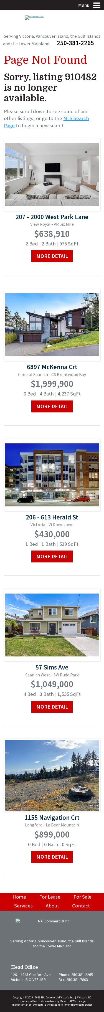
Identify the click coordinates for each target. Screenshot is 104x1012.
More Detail (52, 256)
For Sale (82, 897)
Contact (81, 905)
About (52, 905)
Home (19, 897)
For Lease (49, 897)
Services (23, 905)
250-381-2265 (75, 43)
